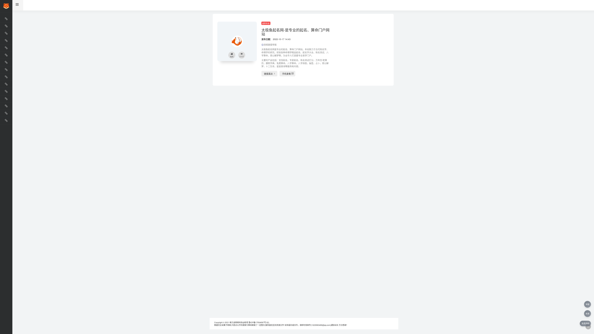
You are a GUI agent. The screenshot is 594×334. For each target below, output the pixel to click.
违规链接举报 (270, 44)
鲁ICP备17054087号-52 (259, 322)
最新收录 (266, 23)
